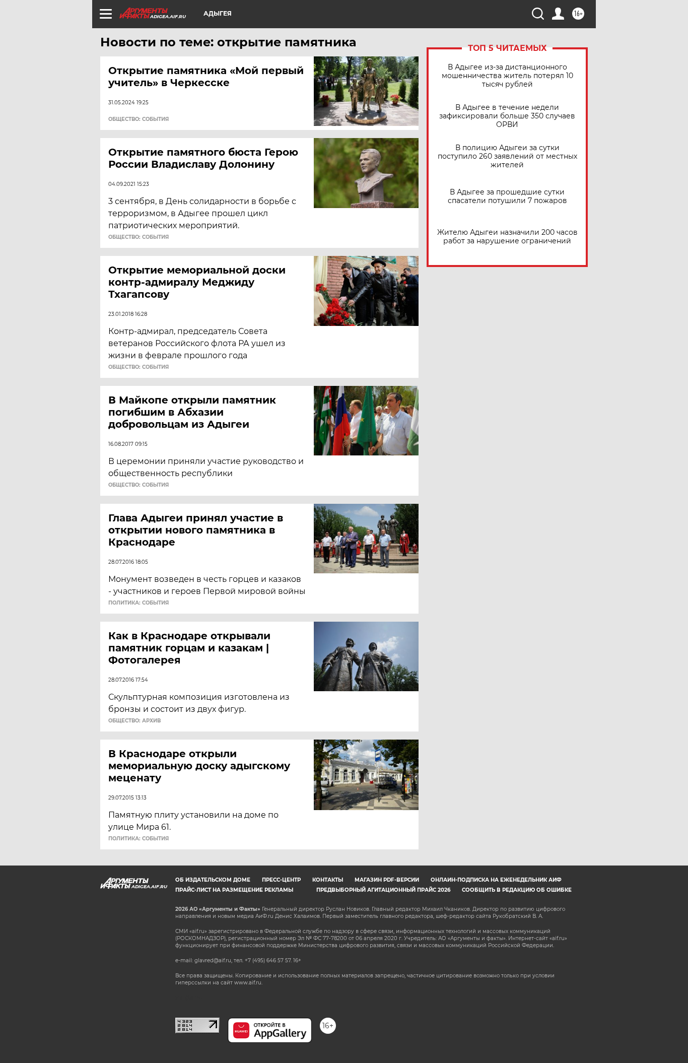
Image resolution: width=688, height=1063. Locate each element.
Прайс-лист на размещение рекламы (234, 890)
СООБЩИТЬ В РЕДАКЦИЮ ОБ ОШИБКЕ (517, 890)
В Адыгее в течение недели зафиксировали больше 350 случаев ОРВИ (507, 116)
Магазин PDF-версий (387, 880)
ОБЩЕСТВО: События (138, 119)
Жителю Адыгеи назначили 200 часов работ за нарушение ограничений (507, 236)
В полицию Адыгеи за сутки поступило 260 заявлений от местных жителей (507, 156)
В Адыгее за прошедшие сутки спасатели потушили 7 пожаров (507, 196)
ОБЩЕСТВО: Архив (134, 720)
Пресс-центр (281, 880)
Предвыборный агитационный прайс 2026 (383, 890)
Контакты (327, 880)
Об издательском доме (212, 880)
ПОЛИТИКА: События (138, 603)
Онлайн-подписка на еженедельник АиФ (496, 880)
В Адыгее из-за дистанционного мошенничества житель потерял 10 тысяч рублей (507, 76)
